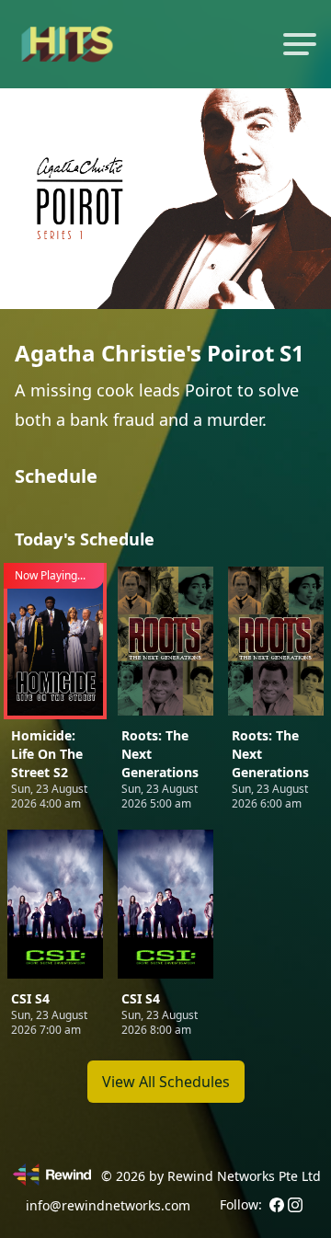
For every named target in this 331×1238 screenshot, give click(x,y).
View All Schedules (166, 1082)
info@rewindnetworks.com (108, 1205)
